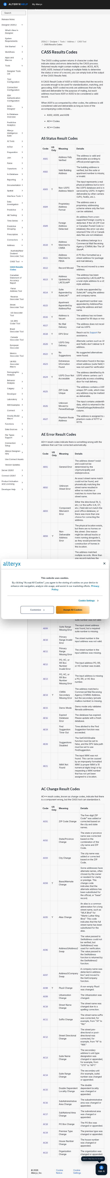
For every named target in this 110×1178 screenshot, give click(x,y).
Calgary (10, 388)
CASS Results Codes (16, 268)
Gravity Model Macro (13, 417)
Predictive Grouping (11, 227)
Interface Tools (14, 196)
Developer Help (8, 489)
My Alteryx (37, 4)
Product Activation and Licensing (10, 482)
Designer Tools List (14, 72)
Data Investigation (12, 203)
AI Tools (10, 141)
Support (94, 332)
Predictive (11, 210)
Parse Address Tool (16, 289)
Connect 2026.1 (9, 476)
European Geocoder (14, 346)
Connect (11, 410)
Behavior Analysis (11, 381)
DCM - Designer (11, 107)
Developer (11, 394)
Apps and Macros (9, 58)
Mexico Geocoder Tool (16, 354)
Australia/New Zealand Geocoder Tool (16, 253)
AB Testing (12, 215)
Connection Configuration (13, 88)
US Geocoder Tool (16, 314)
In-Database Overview (12, 115)
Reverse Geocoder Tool (16, 297)
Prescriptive (12, 234)
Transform (11, 168)
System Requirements (11, 39)
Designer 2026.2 (9, 25)
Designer (53, 41)
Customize (35, 610)
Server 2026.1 (8, 470)
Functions (9, 424)
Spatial (10, 190)
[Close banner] (104, 563)
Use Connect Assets (14, 459)
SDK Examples (13, 405)
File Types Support (9, 436)
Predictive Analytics (11, 123)
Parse (9, 163)
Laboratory (12, 399)
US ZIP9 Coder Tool (15, 322)
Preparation (12, 152)
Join (9, 157)
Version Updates (12, 465)
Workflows (10, 52)
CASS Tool (14, 261)
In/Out (10, 147)
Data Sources (11, 429)
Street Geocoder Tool (16, 305)
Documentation (14, 185)
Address (11, 245)
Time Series (12, 220)
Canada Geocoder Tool (16, 338)
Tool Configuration (13, 80)
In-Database (12, 174)
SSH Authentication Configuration (13, 98)
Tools (7, 65)
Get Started (10, 46)
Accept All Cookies (72, 610)
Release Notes (8, 19)
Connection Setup (10, 444)
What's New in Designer (11, 31)
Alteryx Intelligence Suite (12, 133)
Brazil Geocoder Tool (16, 330)
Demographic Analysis (13, 373)
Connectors (12, 240)
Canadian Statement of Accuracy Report (15, 279)
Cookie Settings (87, 600)
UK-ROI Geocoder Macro (14, 364)
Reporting (11, 179)
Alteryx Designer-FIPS (13, 452)
